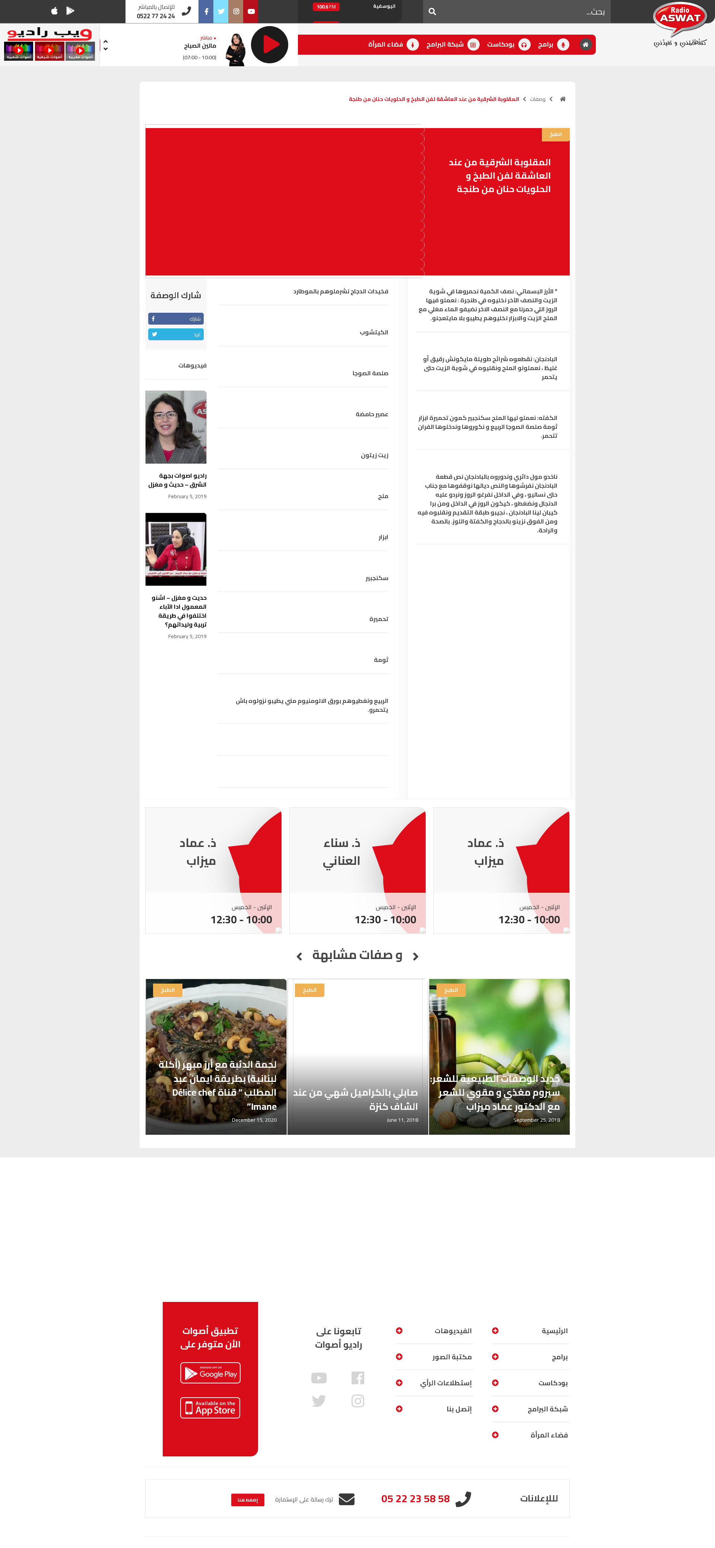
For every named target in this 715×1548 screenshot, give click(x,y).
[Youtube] (250, 11)
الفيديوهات (453, 1331)
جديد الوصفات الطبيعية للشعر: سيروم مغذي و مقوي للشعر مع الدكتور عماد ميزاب (495, 1092)
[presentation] (105, 40)
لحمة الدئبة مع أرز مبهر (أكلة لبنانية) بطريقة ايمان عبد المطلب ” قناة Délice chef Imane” (218, 1085)
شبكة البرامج (445, 44)
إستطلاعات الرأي (446, 1383)
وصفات (538, 99)
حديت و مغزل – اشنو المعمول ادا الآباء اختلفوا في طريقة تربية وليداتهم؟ (179, 611)
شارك (195, 319)
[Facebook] (205, 11)
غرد (197, 334)
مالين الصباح (200, 45)
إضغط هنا (248, 1500)
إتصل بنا (459, 1409)
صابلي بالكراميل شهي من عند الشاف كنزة (355, 1099)
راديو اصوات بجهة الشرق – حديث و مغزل (177, 480)
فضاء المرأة (386, 44)
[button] (432, 11)
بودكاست (501, 44)
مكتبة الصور (452, 1357)
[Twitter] (220, 11)
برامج (546, 44)
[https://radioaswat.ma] (563, 99)
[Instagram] (235, 11)
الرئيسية (555, 1331)
